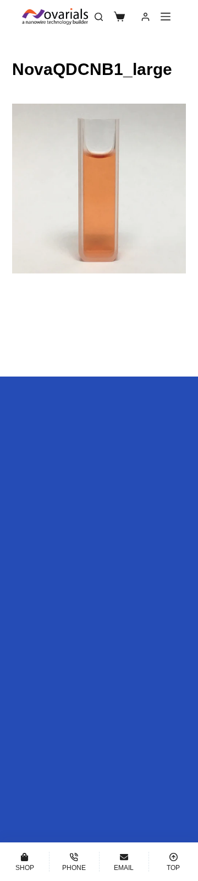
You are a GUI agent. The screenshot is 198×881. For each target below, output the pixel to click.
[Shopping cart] (119, 16)
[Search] (99, 17)
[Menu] (165, 17)
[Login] (145, 17)
